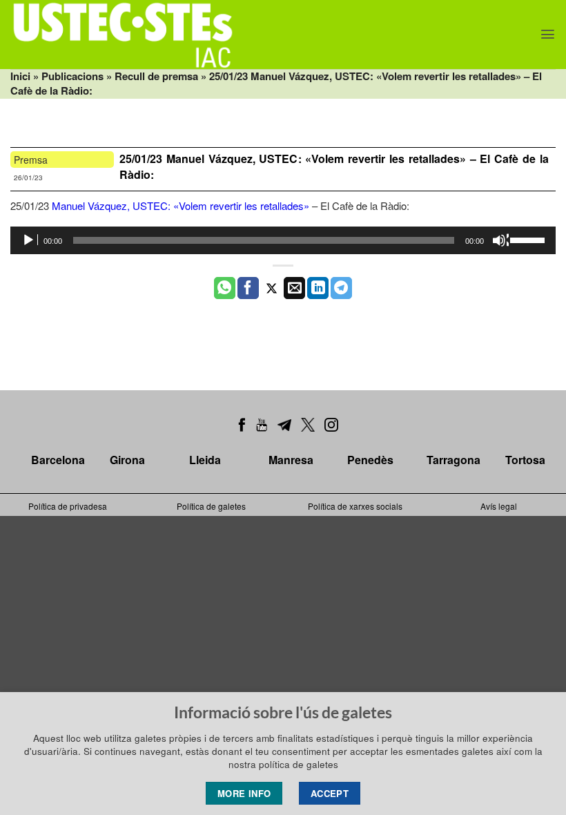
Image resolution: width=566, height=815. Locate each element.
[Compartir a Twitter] (271, 288)
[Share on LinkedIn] (318, 288)
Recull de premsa (156, 76)
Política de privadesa (67, 506)
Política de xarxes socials (355, 506)
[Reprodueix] (29, 240)
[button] (548, 34)
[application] (283, 240)
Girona (127, 460)
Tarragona (453, 460)
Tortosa (525, 460)
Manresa (291, 460)
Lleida (205, 460)
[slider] (529, 239)
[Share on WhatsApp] (224, 288)
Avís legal (498, 506)
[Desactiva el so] (500, 240)
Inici (20, 76)
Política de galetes (211, 506)
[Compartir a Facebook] (248, 288)
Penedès (370, 460)
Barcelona (58, 460)
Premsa (31, 159)
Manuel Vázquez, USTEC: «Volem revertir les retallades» (180, 205)
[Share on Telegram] (341, 288)
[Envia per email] (294, 288)
